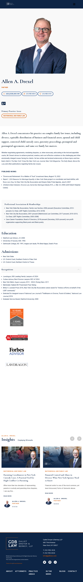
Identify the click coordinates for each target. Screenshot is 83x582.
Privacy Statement (17, 563)
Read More (8, 496)
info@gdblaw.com (49, 556)
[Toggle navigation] (74, 4)
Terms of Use (9, 563)
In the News (49, 572)
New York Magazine (53, 161)
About (9, 571)
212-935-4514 (30, 94)
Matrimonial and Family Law (14, 116)
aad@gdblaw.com (13, 94)
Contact (72, 571)
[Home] (11, 4)
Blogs (62, 571)
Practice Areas (33, 572)
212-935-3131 (47, 94)
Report (5, 179)
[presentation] (72, 438)
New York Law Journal (37, 161)
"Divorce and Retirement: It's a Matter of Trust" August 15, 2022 (31, 176)
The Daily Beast (66, 161)
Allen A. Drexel (19, 501)
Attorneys (20, 571)
